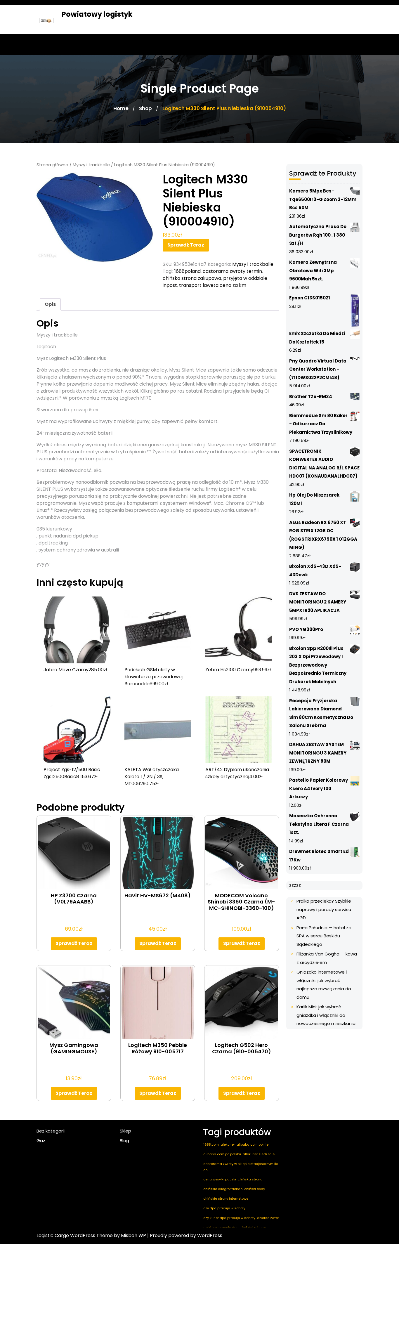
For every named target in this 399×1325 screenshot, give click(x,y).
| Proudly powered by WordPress (184, 1235)
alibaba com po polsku (222, 1154)
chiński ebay (254, 1189)
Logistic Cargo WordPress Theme (75, 1235)
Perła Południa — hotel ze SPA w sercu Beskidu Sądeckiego (323, 936)
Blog (124, 1140)
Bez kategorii (51, 1131)
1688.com (211, 1144)
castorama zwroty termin (232, 271)
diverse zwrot (268, 1217)
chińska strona (250, 1179)
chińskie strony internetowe (225, 1198)
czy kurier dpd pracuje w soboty (229, 1217)
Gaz (41, 1140)
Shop (145, 108)
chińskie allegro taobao (222, 1189)
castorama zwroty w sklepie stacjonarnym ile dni (240, 1166)
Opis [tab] (50, 304)
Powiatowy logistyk (97, 14)
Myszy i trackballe (91, 165)
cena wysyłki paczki (219, 1179)
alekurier (228, 1144)
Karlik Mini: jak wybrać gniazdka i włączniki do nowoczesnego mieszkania (325, 1015)
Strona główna (52, 165)
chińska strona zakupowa (192, 278)
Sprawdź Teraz (185, 245)
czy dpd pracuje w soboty (224, 1208)
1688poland (187, 271)
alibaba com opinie (252, 1144)
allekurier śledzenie (259, 1154)
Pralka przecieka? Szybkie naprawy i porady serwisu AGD (323, 909)
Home (121, 108)
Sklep (125, 1131)
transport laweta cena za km (212, 285)
